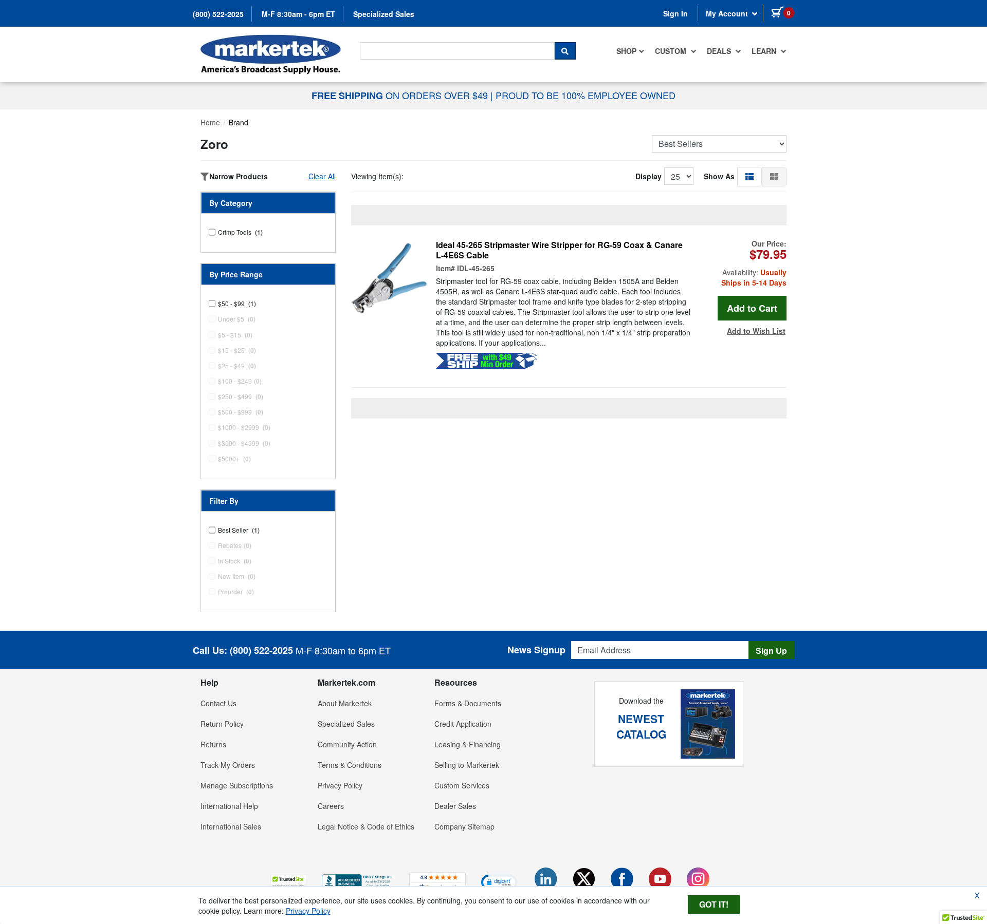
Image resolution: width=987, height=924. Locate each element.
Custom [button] (671, 51)
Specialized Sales (383, 14)
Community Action (347, 744)
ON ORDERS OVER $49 (401, 95)
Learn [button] (765, 51)
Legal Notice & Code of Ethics (366, 826)
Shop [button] (626, 51)
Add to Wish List (756, 331)
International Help (229, 806)
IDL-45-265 (476, 268)
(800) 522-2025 (218, 14)
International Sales (230, 826)
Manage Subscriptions (236, 785)
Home (210, 122)
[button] (749, 176)
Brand (238, 122)
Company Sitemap (464, 826)
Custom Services (461, 785)
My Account (728, 13)
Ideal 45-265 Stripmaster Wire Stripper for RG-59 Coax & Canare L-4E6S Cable (559, 250)
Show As (719, 176)
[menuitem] (630, 51)
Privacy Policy (340, 785)
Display (648, 176)
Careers (331, 806)
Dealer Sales (455, 806)
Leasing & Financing (467, 744)
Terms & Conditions (349, 765)
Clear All (322, 176)
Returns (213, 744)
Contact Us (218, 703)
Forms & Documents (467, 703)
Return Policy (222, 724)
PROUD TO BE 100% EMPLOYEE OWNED (585, 95)
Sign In (675, 13)
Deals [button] (720, 51)
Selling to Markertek (466, 765)
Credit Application (462, 724)
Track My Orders (227, 765)
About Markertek (345, 703)
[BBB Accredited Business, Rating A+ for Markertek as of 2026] (358, 880)
